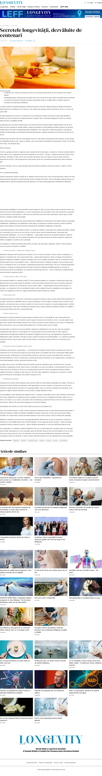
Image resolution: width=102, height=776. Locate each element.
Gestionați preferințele (70, 762)
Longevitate (14, 25)
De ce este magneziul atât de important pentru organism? (16, 719)
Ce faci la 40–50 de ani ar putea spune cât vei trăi (51, 571)
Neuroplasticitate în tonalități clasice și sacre (84, 598)
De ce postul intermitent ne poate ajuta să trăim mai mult (15, 662)
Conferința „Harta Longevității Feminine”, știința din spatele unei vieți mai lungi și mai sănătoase (50, 539)
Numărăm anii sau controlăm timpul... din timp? (83, 571)
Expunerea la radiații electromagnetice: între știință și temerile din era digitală (15, 571)
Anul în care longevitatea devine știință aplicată (48, 719)
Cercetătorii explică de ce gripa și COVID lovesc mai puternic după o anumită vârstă (84, 479)
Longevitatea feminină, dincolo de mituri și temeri (15, 538)
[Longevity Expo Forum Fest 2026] (51, 13)
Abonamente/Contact (32, 762)
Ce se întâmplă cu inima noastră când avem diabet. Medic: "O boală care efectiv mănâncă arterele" (85, 663)
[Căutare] (85, 2)
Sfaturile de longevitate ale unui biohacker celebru (49, 692)
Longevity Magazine (5, 25)
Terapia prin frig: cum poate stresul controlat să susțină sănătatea (50, 662)
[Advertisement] (37, 196)
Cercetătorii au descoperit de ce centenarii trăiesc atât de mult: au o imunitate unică (15, 629)
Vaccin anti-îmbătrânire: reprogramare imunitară (48, 479)
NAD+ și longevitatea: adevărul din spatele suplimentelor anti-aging (84, 692)
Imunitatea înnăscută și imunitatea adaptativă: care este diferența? (51, 509)
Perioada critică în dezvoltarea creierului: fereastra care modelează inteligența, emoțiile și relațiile (51, 630)
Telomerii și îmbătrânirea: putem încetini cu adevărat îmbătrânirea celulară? (15, 692)
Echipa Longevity (17, 41)
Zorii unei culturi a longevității (45, 598)
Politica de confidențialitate (45, 762)
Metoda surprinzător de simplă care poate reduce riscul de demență (84, 509)
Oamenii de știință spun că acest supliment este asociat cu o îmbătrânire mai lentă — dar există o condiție (16, 480)
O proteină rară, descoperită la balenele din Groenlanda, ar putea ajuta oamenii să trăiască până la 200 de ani (15, 510)
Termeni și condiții (58, 762)
